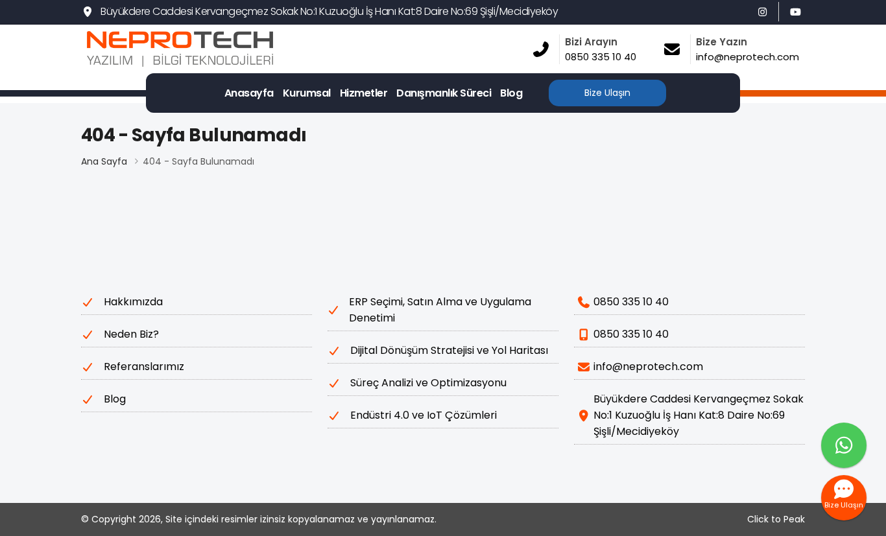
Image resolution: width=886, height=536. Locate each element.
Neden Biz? (131, 334)
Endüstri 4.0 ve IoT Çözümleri (423, 415)
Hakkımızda (133, 301)
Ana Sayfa (104, 161)
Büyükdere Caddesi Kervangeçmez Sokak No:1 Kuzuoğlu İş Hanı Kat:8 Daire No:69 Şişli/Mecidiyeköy (329, 11)
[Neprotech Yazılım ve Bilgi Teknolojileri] (222, 49)
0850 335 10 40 (631, 301)
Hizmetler (364, 93)
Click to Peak (776, 519)
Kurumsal (307, 93)
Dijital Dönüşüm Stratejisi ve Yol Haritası (449, 350)
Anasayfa (249, 93)
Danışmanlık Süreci (443, 93)
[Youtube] (795, 11)
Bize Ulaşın (607, 92)
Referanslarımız (144, 366)
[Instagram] (762, 11)
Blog (511, 93)
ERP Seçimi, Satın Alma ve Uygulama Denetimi (440, 309)
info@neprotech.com (648, 366)
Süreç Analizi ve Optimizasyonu (428, 382)
